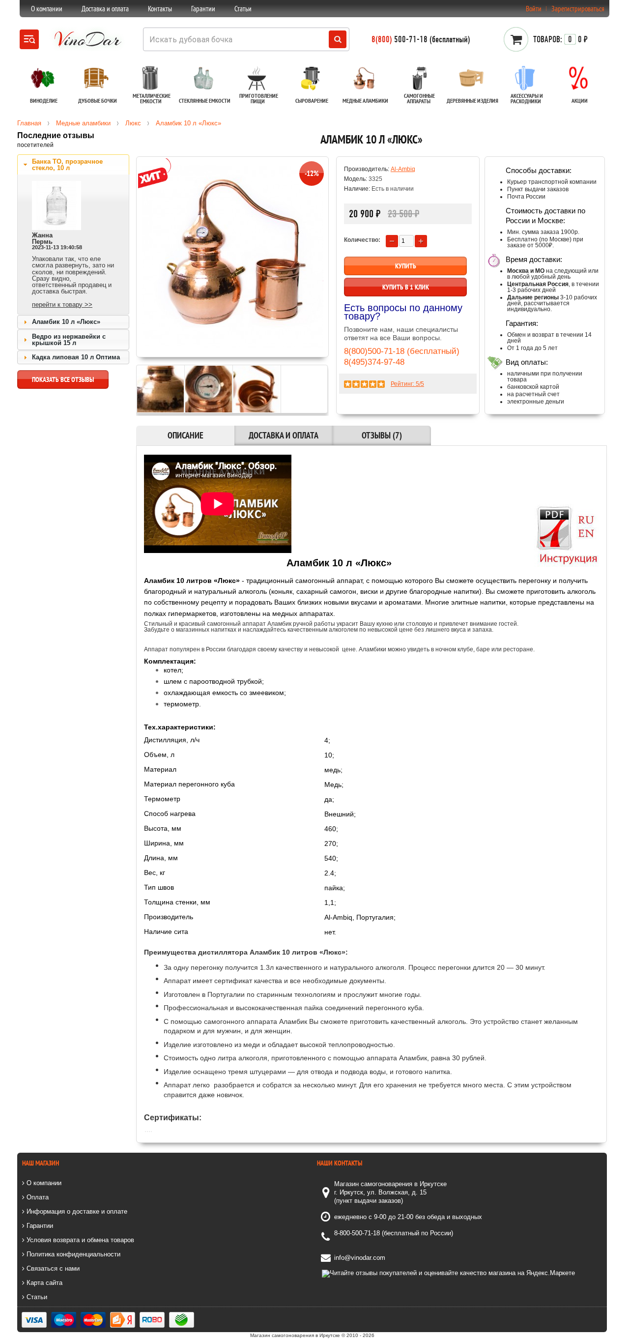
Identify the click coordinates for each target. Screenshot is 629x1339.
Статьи (243, 8)
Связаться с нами (52, 1268)
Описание (185, 435)
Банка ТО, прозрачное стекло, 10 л (67, 165)
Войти (534, 8)
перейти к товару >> (62, 304)
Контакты (160, 8)
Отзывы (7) (382, 435)
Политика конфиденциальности (72, 1254)
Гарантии (203, 8)
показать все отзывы (63, 379)
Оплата (37, 1197)
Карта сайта (43, 1282)
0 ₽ (560, 39)
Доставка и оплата (105, 8)
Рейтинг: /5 (407, 383)
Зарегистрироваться (577, 8)
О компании (46, 8)
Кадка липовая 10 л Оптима (76, 357)
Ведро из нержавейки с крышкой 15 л (69, 340)
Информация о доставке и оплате (76, 1211)
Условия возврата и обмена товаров (79, 1240)
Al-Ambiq (403, 169)
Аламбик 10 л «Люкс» (66, 321)
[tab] (73, 164)
